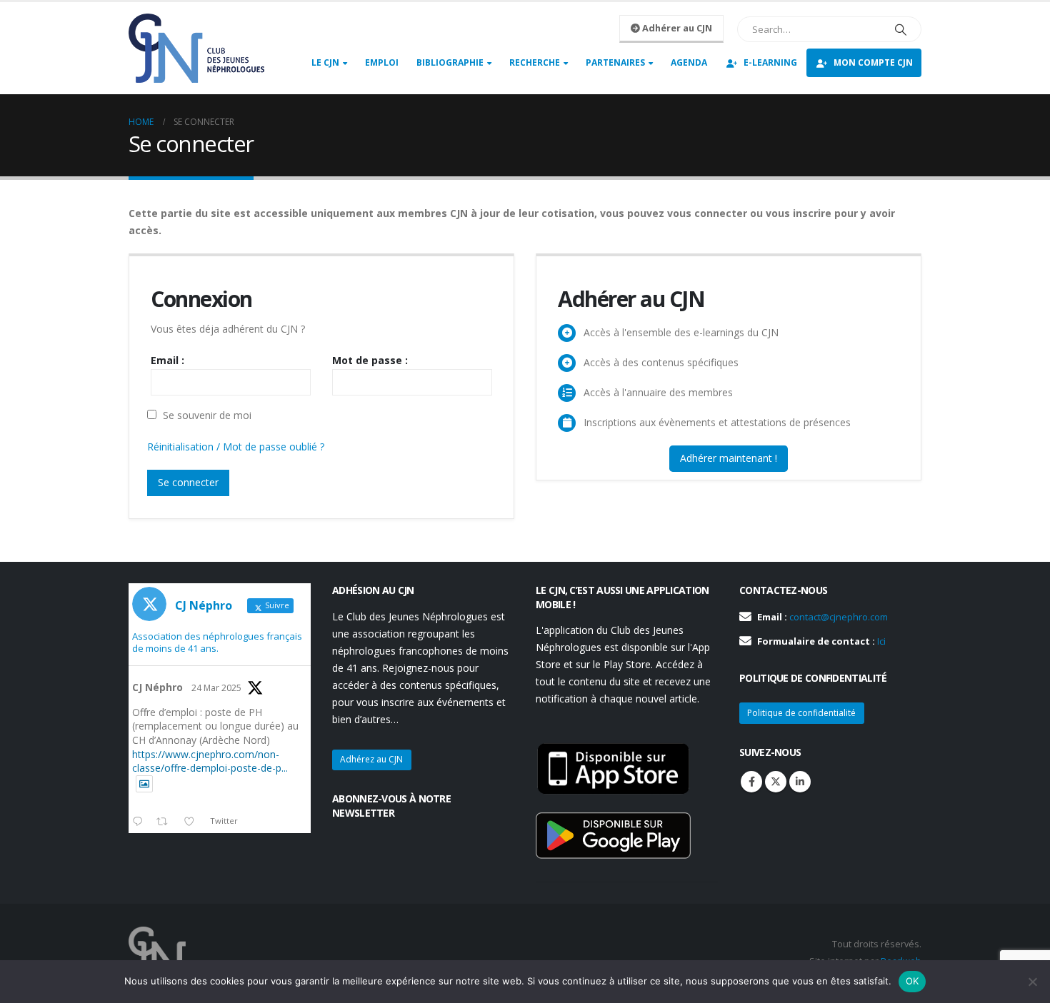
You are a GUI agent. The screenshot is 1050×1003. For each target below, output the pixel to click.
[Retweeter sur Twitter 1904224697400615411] (166, 822)
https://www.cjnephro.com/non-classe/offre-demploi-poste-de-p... (210, 761)
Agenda (689, 62)
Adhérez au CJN (371, 759)
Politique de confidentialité (801, 713)
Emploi (382, 62)
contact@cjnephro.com (838, 616)
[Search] (901, 29)
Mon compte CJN (873, 62)
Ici (881, 641)
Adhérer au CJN (676, 27)
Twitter (775, 781)
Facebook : (751, 781)
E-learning (770, 62)
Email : (167, 360)
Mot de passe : (370, 360)
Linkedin (800, 781)
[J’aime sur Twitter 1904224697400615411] (193, 822)
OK (912, 981)
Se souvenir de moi (205, 415)
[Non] (1032, 981)
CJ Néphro (157, 687)
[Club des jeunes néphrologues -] (196, 48)
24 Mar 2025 (216, 688)
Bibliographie (450, 62)
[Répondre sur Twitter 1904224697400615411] (141, 822)
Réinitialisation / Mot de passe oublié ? (235, 446)
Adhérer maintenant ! (728, 458)
